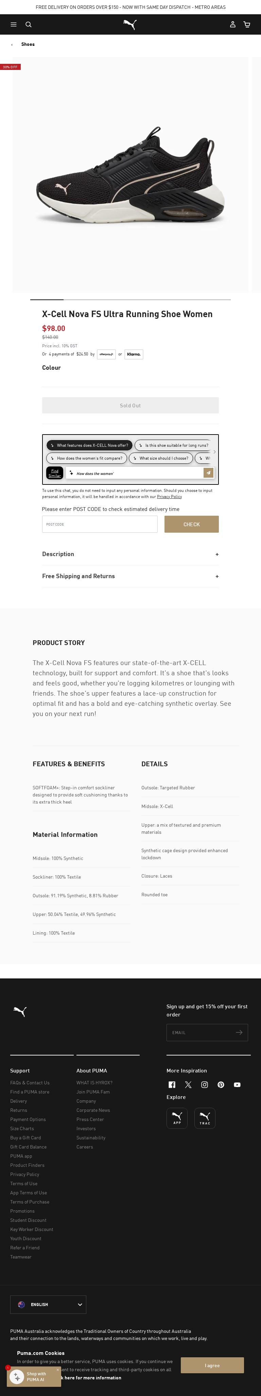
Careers (84, 1147)
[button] (15, 24)
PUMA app (21, 1156)
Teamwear (21, 1257)
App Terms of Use (28, 1192)
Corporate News (93, 1110)
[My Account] (232, 24)
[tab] (47, 300)
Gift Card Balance (28, 1147)
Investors (86, 1128)
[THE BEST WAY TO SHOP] (177, 1118)
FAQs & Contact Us (30, 1082)
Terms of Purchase (29, 1202)
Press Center (90, 1119)
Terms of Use (23, 1183)
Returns (18, 1110)
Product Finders (27, 1165)
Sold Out (130, 405)
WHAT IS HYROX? (94, 1082)
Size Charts (22, 1128)
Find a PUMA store (29, 1092)
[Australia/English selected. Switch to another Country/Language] (48, 1305)
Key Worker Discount (31, 1229)
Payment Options (28, 1119)
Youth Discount (25, 1238)
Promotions (22, 1211)
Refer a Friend (25, 1247)
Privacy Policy (169, 496)
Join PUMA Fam (93, 1092)
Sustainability (90, 1137)
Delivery (18, 1101)
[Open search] (28, 24)
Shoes (28, 44)
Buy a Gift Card (25, 1137)
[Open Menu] (15, 24)
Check (192, 524)
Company (86, 1101)
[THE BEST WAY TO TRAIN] (204, 1118)
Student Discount (28, 1220)
